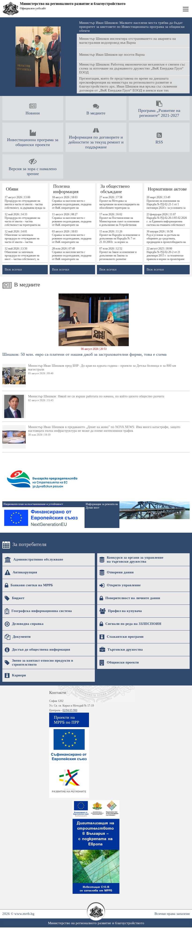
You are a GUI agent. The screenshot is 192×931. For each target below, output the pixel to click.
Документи (22, 636)
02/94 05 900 (70, 710)
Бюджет (18, 598)
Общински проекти (123, 662)
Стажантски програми (125, 636)
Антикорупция (25, 572)
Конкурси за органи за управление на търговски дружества (135, 559)
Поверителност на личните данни (132, 598)
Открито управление (124, 585)
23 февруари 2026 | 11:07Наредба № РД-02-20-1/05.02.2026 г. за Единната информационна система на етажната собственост (167, 220)
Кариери (19, 675)
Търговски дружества (125, 649)
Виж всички (13, 269)
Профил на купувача (125, 611)
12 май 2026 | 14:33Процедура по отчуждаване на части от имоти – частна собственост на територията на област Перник (22, 220)
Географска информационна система (41, 611)
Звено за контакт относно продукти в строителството (42, 662)
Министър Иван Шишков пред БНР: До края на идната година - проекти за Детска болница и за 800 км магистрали (102, 369)
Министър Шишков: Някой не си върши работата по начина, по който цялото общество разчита (96, 398)
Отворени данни (120, 572)
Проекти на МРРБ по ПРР (66, 720)
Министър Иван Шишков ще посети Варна (112, 54)
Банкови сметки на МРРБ (32, 585)
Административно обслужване (38, 559)
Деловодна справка (28, 624)
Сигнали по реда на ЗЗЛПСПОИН (133, 624)
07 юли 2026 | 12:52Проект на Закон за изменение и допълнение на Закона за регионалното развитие (118, 254)
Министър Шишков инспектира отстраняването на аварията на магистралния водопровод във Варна (127, 40)
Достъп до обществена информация (41, 649)
